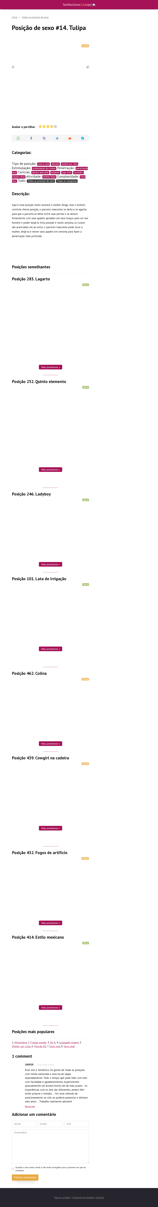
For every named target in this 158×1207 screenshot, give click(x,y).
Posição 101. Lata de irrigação (39, 578)
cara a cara (43, 163)
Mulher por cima (21, 1046)
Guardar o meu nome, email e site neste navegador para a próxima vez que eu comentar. (50, 1169)
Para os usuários (62, 1197)
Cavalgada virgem (69, 1042)
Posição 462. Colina (29, 673)
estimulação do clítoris (44, 168)
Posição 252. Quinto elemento (39, 381)
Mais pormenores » (50, 367)
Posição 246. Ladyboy (31, 494)
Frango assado (38, 1042)
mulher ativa (49, 176)
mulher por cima (69, 163)
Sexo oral (54, 1046)
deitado (55, 163)
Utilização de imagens (83, 1197)
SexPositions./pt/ (77, 5)
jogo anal (66, 172)
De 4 (52, 1042)
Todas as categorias (67, 180)
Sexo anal (69, 1046)
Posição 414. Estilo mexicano (38, 937)
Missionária (20, 1042)
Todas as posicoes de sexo (41, 180)
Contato (100, 1197)
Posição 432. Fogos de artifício (39, 852)
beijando (55, 172)
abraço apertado (40, 172)
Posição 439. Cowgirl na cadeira (40, 758)
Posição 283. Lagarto (31, 279)
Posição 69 (40, 1046)
